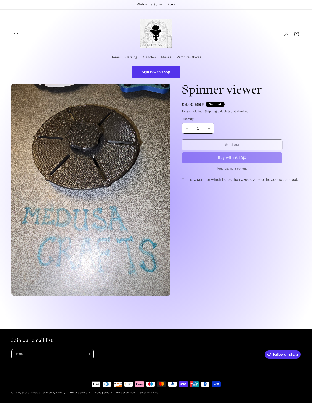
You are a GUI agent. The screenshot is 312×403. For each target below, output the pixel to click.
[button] (16, 34)
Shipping (211, 111)
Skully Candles (31, 392)
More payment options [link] (232, 168)
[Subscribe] (88, 354)
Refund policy (78, 392)
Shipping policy (149, 392)
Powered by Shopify (53, 392)
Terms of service (124, 392)
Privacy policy (100, 392)
